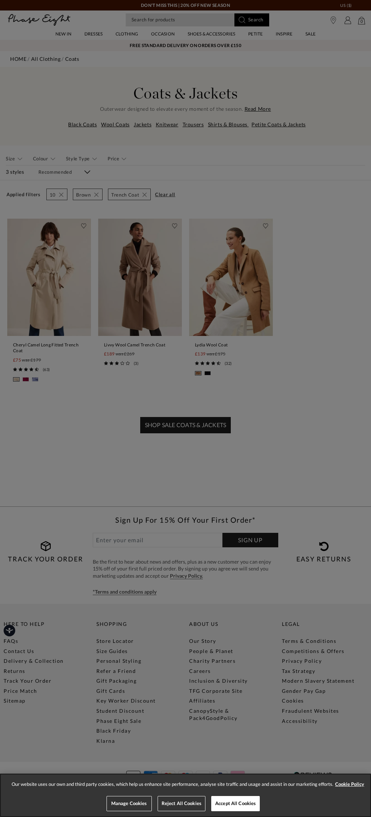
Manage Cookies (129, 803)
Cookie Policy (349, 784)
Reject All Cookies (181, 803)
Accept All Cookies (235, 803)
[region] (185, 795)
